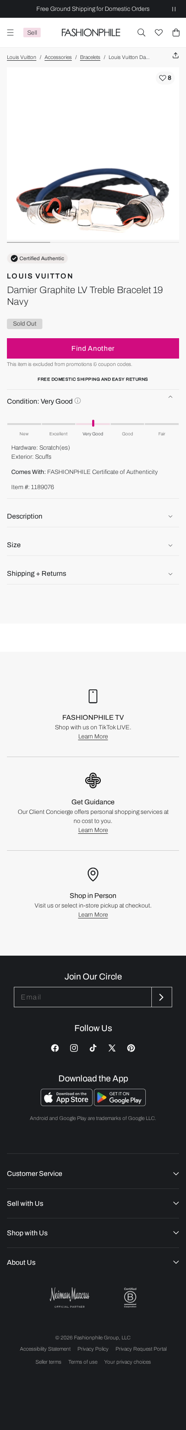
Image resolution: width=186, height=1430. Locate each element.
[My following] (158, 32)
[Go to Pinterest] (131, 1048)
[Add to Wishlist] (165, 78)
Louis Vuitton (21, 57)
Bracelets (90, 57)
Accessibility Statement (45, 1349)
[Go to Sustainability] (130, 1298)
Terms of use (82, 1362)
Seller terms (48, 1362)
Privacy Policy (93, 1349)
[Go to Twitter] (112, 1048)
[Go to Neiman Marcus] (70, 1297)
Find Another (93, 348)
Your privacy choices (127, 1362)
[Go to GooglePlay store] (120, 1103)
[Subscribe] (160, 997)
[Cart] (176, 32)
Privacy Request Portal (141, 1349)
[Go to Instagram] (73, 1048)
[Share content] (175, 56)
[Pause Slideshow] (174, 9)
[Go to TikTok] (93, 1048)
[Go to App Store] (67, 1103)
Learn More (93, 736)
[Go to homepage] (90, 32)
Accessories (58, 57)
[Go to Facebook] (54, 1048)
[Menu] (10, 32)
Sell (32, 32)
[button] (141, 32)
